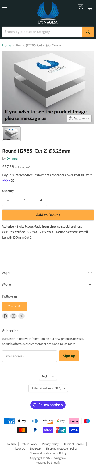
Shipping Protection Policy (61, 448)
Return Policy (29, 444)
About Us (19, 448)
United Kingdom (46, 388)
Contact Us (14, 306)
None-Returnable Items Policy (48, 453)
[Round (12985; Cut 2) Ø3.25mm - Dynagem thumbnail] (11, 134)
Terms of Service (74, 444)
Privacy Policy (50, 444)
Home (6, 45)
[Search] (88, 32)
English (46, 376)
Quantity (8, 190)
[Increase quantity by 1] (41, 200)
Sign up (69, 355)
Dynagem (13, 158)
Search (11, 444)
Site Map (35, 448)
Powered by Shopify (48, 462)
